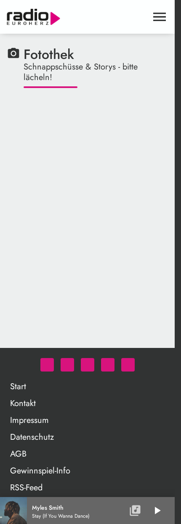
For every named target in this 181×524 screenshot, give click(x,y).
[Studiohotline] (128, 365)
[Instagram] (87, 365)
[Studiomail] (107, 365)
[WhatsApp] (47, 365)
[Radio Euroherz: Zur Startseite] (77, 16)
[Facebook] (67, 365)
